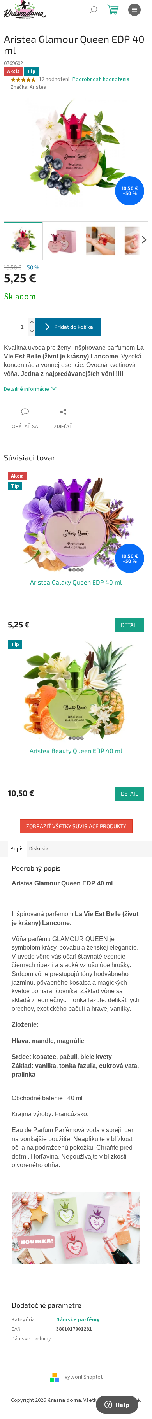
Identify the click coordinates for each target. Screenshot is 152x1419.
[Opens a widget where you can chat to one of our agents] (116, 1405)
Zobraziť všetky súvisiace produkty (76, 826)
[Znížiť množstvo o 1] (31, 331)
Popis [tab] (17, 849)
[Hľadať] (93, 10)
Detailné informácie (26, 389)
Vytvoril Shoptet (84, 1377)
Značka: (28, 87)
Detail (129, 625)
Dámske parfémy (77, 1320)
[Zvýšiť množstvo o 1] (31, 322)
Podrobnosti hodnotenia (100, 79)
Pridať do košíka (73, 326)
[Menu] (134, 10)
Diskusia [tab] (38, 849)
